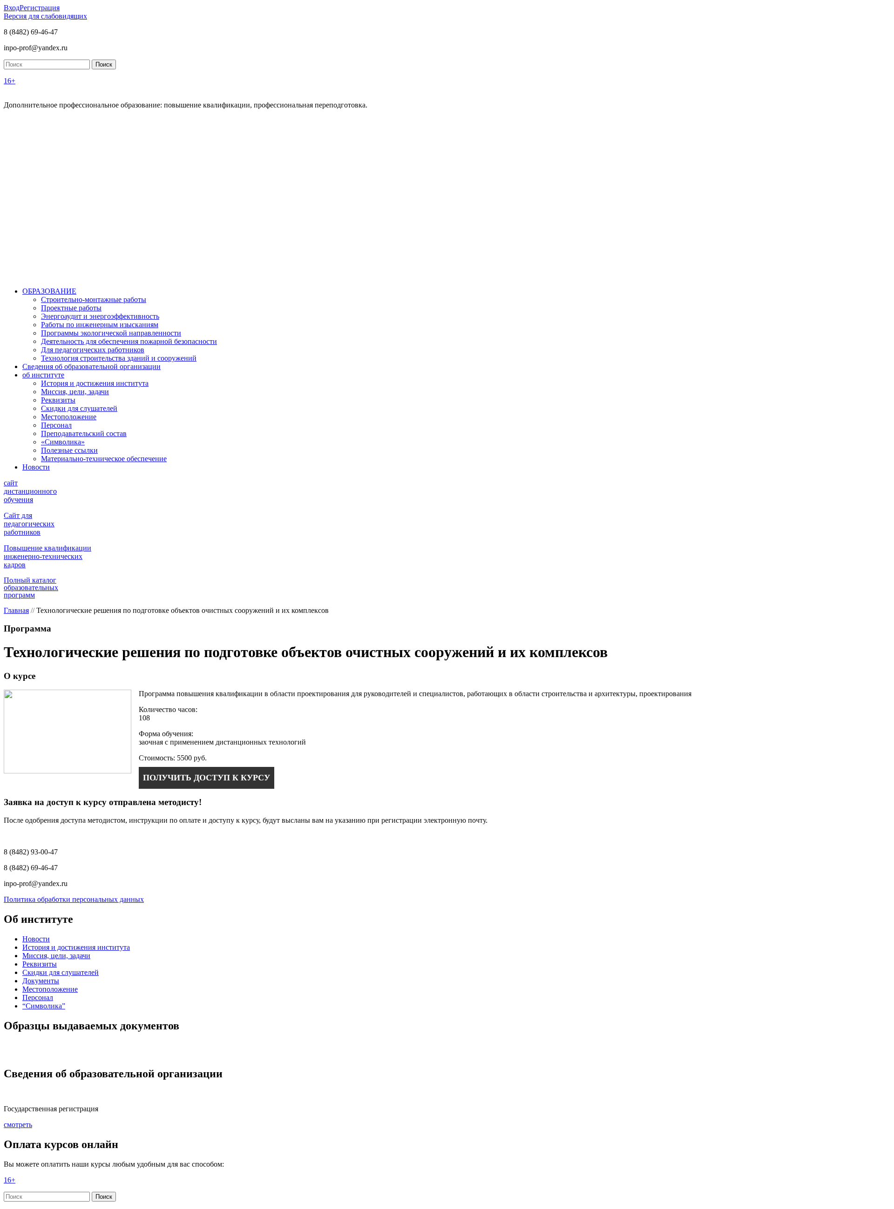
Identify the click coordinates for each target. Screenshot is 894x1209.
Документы (40, 981)
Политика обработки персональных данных (74, 899)
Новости (36, 467)
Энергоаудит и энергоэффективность (100, 316)
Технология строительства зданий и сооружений (118, 358)
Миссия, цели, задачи (75, 392)
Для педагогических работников (92, 350)
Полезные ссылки (69, 450)
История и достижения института (95, 383)
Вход (12, 8)
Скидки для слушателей (79, 408)
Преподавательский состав (84, 433)
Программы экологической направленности (111, 333)
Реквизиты (58, 400)
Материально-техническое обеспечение (104, 459)
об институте (43, 375)
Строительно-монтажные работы (93, 299)
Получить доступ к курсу (206, 777)
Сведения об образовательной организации (91, 366)
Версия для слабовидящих (45, 16)
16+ (9, 81)
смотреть (18, 1124)
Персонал (56, 425)
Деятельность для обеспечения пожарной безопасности (129, 341)
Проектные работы (71, 308)
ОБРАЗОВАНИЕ (49, 291)
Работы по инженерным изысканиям (99, 325)
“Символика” (43, 1006)
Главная (16, 610)
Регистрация (40, 8)
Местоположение (68, 417)
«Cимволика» (63, 442)
